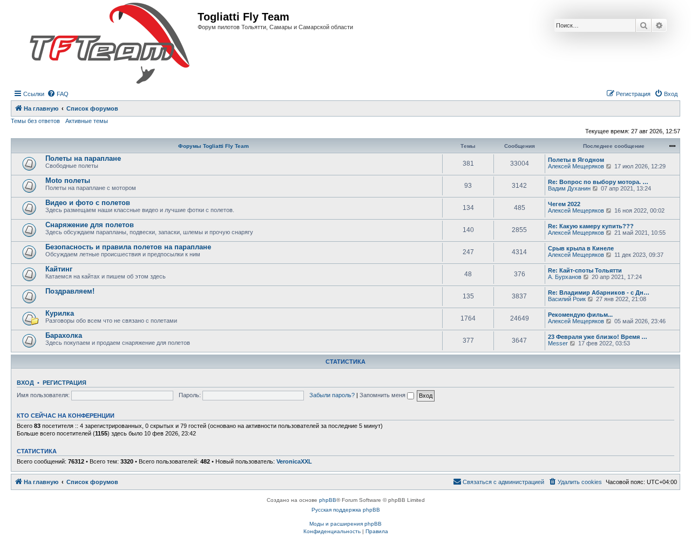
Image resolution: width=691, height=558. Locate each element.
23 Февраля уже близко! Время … (597, 337)
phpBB (327, 500)
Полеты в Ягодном (576, 159)
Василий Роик (567, 299)
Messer (558, 343)
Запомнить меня (383, 395)
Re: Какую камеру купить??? (591, 226)
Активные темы (86, 121)
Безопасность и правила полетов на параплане (128, 247)
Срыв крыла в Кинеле (581, 248)
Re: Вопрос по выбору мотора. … (598, 182)
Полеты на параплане (83, 158)
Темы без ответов (35, 121)
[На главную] (110, 44)
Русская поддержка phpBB (345, 510)
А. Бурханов (564, 277)
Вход (25, 382)
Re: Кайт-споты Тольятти (585, 270)
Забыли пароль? (332, 395)
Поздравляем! (69, 291)
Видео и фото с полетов (87, 203)
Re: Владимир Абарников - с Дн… (598, 292)
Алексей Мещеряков (576, 166)
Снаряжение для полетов (89, 225)
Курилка (59, 313)
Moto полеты (67, 180)
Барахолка (63, 335)
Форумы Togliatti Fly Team (213, 146)
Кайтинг (58, 269)
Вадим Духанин (569, 188)
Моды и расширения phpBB (345, 524)
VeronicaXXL (294, 461)
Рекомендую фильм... (580, 314)
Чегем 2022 (564, 204)
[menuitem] (58, 93)
